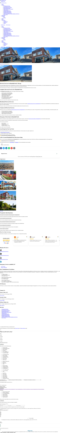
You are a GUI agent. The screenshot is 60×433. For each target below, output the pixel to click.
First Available (31, 418)
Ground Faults (5, 358)
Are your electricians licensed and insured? (5, 218)
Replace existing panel (6, 361)
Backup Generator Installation (32, 389)
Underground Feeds (5, 367)
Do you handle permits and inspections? (5, 225)
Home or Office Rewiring (24, 389)
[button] (59, 240)
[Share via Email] (12, 148)
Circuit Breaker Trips (6, 354)
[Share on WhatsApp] (9, 148)
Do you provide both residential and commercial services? (7, 221)
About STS (3, 20)
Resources (3, 16)
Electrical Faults (5, 347)
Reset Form (4, 432)
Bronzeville (1, 180)
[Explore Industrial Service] (0, 260)
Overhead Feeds (5, 368)
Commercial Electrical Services (4, 255)
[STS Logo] (3, 0)
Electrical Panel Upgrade (3, 389)
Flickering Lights (5, 356)
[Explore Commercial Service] (0, 256)
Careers (5, 23)
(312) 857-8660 (2, 300)
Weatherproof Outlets (6, 378)
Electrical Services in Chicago (8, 7)
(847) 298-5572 (2, 305)
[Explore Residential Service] (0, 252)
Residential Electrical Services (4, 251)
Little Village (2, 190)
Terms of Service (38, 156)
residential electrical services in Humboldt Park (33, 103)
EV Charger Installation (17, 389)
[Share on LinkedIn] (6, 148)
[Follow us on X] (4, 287)
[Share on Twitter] (4, 148)
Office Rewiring (5, 395)
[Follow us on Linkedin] (7, 287)
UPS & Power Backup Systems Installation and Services (11, 13)
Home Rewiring (5, 394)
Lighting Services (6, 9)
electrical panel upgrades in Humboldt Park (35, 118)
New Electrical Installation (10, 389)
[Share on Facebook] (1, 148)
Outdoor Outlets (5, 377)
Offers (3, 19)
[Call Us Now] (5, 1)
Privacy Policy (33, 156)
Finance (5, 17)
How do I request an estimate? (4, 228)
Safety (3, 18)
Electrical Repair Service (7, 8)
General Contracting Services (6, 316)
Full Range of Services (5, 309)
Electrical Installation (6, 392)
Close (14, 432)
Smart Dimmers (5, 376)
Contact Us (5, 22)
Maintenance (2, 388)
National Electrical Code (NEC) (5, 132)
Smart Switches (5, 375)
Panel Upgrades (5, 349)
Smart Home (3, 15)
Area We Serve (6, 21)
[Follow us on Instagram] (9, 287)
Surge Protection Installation (40, 389)
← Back (1, 432)
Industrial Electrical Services (4, 259)
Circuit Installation (5, 370)
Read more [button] (46, 244)
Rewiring (4, 350)
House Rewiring (5, 365)
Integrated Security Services (7, 12)
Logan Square (12, 142)
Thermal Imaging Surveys (7, 10)
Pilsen (1, 200)
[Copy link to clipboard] (14, 148)
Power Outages (5, 355)
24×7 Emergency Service (7, 6)
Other (3, 371)
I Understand (2, 400)
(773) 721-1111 (2, 295)
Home (2, 4)
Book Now (11, 432)
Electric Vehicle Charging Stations (8, 31)
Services (3, 27)
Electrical (2, 344)
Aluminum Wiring (5, 366)
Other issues (4, 359)
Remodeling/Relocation (6, 348)
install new (4, 362)
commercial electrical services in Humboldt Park (17, 109)
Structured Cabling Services (7, 11)
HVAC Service (6, 14)
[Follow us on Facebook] (2, 287)
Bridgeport (1, 170)
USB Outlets (4, 374)
